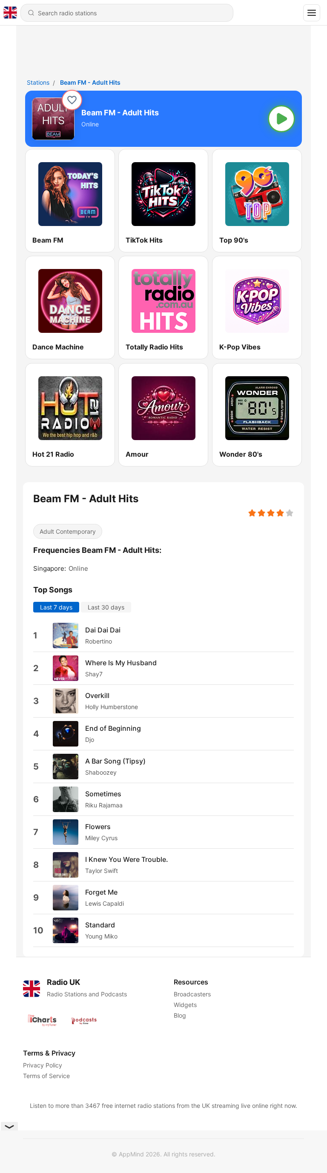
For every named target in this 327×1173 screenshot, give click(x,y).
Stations (38, 82)
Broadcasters (192, 994)
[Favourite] (72, 100)
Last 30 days (106, 606)
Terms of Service (46, 1075)
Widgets (185, 1004)
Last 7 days (56, 606)
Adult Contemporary (68, 531)
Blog (180, 1015)
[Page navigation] (311, 12)
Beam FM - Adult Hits (90, 82)
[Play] (281, 118)
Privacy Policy (42, 1065)
